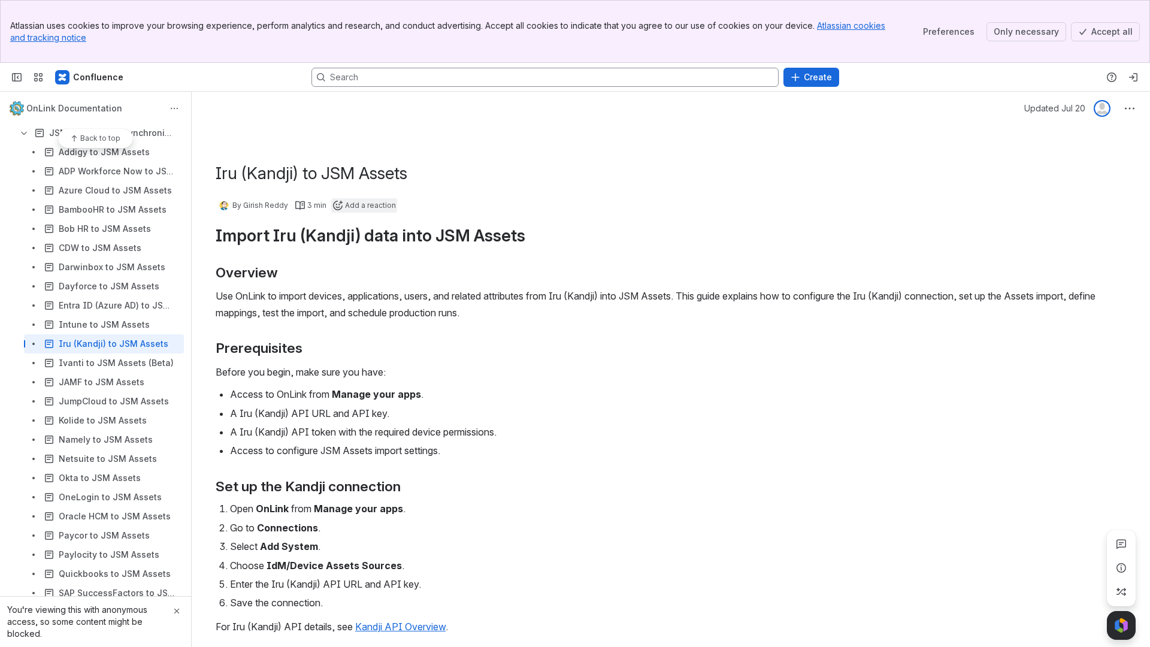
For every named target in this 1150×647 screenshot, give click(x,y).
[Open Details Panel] (1121, 568)
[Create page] (1121, 591)
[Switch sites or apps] (38, 77)
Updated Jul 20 (1054, 108)
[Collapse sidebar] (16, 77)
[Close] (177, 611)
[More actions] (174, 108)
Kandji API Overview (400, 627)
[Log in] (1133, 77)
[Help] (1111, 77)
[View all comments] (1121, 544)
